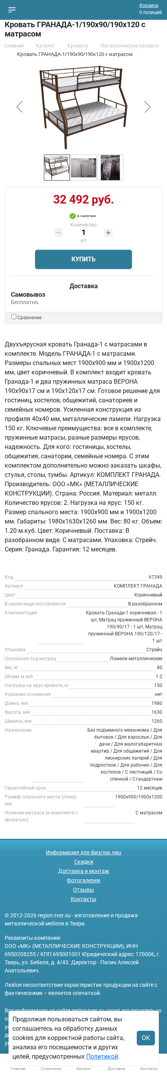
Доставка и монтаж (83, 871)
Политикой (102, 1056)
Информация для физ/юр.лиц (83, 852)
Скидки (83, 862)
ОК (146, 1038)
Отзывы (83, 890)
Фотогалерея (83, 880)
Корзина (148, 5)
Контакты (83, 899)
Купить (83, 259)
